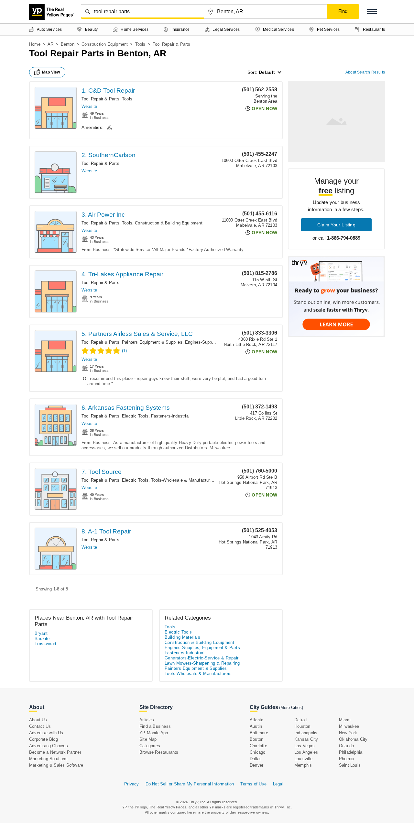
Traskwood (45, 643)
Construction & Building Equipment (168, 223)
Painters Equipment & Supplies (152, 342)
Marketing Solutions (48, 758)
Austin (256, 726)
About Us (38, 719)
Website (89, 106)
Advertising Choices (48, 745)
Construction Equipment (105, 44)
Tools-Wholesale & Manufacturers (183, 480)
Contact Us (40, 726)
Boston (256, 739)
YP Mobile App (153, 732)
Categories (149, 745)
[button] (372, 11)
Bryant (41, 633)
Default (267, 72)
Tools (140, 44)
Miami (345, 719)
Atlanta (256, 719)
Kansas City (306, 739)
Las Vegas (304, 745)
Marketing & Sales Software (56, 765)
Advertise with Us (46, 732)
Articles (146, 719)
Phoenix (346, 758)
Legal (278, 784)
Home (34, 44)
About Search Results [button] (365, 72)
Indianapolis (305, 732)
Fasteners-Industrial (170, 416)
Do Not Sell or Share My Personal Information (190, 784)
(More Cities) (291, 707)
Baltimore (259, 732)
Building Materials (182, 637)
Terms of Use (253, 784)
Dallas (256, 758)
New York (348, 732)
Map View (51, 72)
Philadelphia (350, 752)
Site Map (148, 739)
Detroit (300, 719)
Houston (302, 726)
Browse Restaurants (159, 752)
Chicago (257, 752)
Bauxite (42, 638)
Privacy (131, 784)
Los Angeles (306, 752)
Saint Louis (350, 765)
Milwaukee (349, 726)
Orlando (346, 745)
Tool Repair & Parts (100, 99)
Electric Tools (135, 416)
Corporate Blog (43, 739)
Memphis (303, 765)
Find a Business (155, 726)
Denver (256, 765)
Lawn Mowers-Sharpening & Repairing (202, 663)
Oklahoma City (353, 739)
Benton (67, 44)
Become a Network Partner (55, 752)
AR (50, 44)
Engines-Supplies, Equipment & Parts (202, 647)
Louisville (303, 758)
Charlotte (258, 745)
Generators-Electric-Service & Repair (201, 658)
